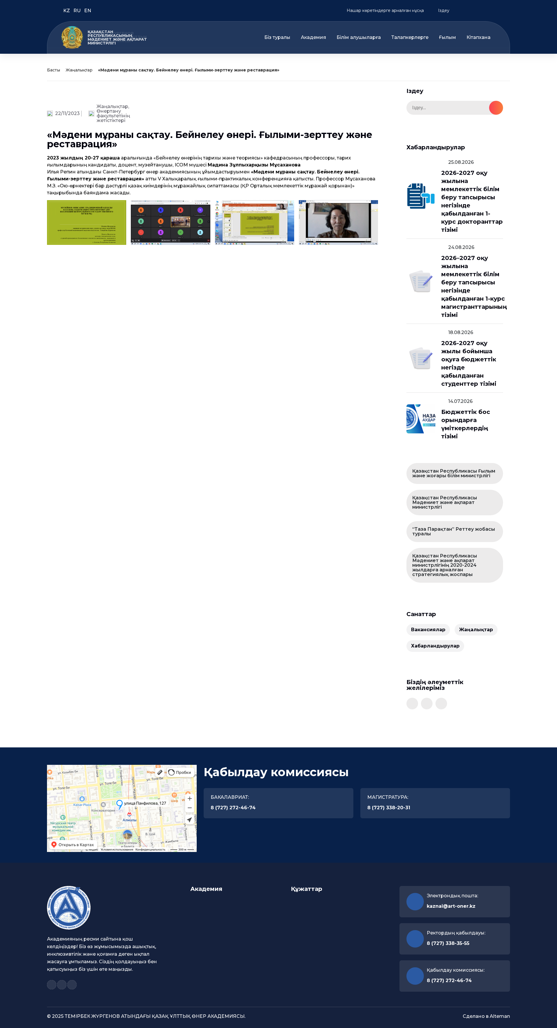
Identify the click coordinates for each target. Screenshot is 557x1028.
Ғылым (447, 37)
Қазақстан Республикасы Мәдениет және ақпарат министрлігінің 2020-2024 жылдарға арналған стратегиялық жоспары (444, 565)
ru (77, 10)
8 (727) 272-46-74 (233, 807)
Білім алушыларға (359, 37)
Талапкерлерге (409, 37)
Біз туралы (277, 37)
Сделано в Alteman (486, 1016)
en (87, 10)
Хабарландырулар (435, 646)
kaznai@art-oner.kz (451, 906)
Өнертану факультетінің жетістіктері (113, 115)
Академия (313, 37)
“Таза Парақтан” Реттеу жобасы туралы (453, 531)
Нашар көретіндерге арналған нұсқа (385, 10)
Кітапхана (478, 37)
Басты (53, 70)
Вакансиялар (428, 629)
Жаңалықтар (79, 70)
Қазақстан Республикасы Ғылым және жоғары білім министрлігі (453, 473)
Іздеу (443, 10)
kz (67, 10)
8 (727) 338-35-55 (448, 943)
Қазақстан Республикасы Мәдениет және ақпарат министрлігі (444, 502)
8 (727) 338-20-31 (388, 807)
